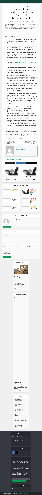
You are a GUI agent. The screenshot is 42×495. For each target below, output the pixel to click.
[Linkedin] (13, 452)
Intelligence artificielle (33, 189)
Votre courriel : (14, 477)
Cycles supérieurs (33, 198)
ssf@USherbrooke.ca (16, 442)
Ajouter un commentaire (20, 21)
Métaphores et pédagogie (15, 200)
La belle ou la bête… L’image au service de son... (34, 209)
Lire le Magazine (17, 288)
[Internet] (16, 452)
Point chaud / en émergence (20, 6)
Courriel (17, 246)
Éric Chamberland (30, 21)
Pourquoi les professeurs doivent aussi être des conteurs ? (12, 142)
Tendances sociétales (34, 193)
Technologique (30, 6)
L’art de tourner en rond (15, 208)
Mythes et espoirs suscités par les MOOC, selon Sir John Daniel (29, 142)
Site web (28, 246)
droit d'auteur (8, 159)
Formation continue (15, 189)
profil (13, 469)
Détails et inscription (17, 390)
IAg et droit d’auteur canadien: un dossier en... (29, 195)
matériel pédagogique (16, 159)
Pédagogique (11, 6)
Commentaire (6, 235)
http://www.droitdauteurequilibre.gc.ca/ (13, 33)
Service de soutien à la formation (22, 493)
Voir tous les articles (7, 227)
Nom (4, 246)
